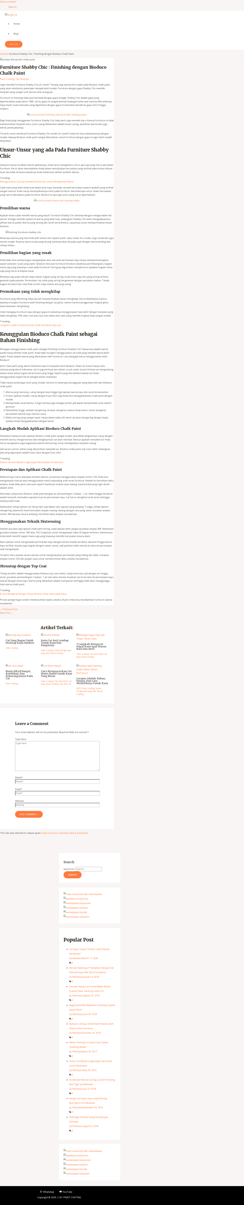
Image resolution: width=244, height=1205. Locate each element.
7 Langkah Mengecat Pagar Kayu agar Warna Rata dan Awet (91, 646)
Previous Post (9, 609)
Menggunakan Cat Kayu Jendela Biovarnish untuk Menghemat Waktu (37, 181)
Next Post (6, 612)
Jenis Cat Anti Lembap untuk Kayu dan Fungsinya (54, 643)
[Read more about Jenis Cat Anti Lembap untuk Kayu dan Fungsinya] (50, 634)
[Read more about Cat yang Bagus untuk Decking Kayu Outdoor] (18, 634)
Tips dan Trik (65, 684)
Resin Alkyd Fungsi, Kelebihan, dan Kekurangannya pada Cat (19, 675)
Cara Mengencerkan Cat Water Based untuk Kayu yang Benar (56, 674)
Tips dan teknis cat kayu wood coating (91, 655)
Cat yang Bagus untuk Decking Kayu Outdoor (20, 641)
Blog (15, 33)
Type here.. (21, 739)
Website (19, 800)
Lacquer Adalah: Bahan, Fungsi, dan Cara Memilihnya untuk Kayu (92, 681)
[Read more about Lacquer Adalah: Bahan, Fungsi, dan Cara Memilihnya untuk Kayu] (92, 673)
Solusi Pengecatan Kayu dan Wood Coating (56, 651)
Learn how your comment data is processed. (65, 833)
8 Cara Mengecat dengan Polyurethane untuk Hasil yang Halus (33, 593)
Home (16, 23)
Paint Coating (7, 79)
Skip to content (8, 1)
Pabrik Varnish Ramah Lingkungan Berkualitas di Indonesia (31, 462)
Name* (19, 777)
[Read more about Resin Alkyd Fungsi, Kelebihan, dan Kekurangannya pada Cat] (14, 665)
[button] (11, 6)
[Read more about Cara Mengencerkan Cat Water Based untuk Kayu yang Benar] (51, 665)
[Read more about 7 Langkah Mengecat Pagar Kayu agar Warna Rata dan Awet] (92, 638)
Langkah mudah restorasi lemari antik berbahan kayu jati (30, 325)
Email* (18, 789)
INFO (78, 688)
